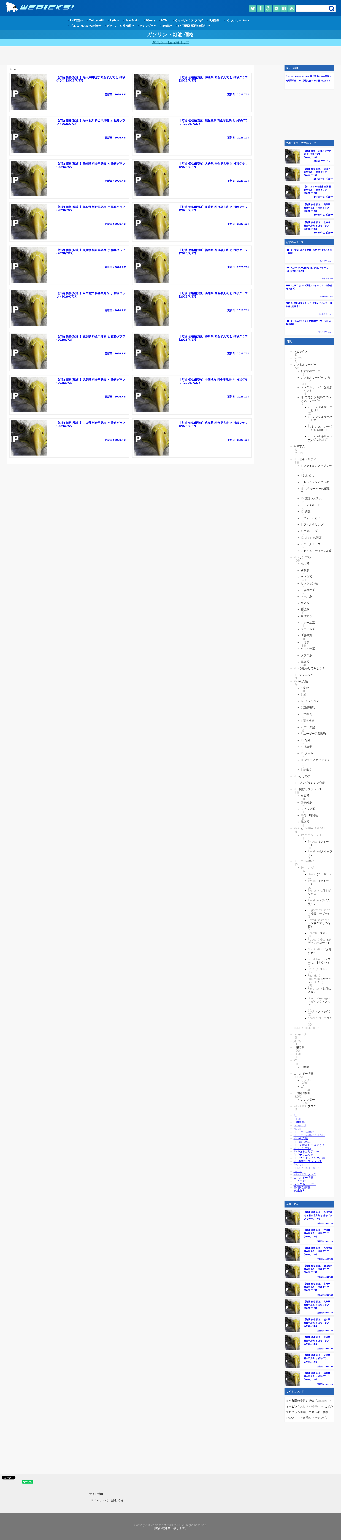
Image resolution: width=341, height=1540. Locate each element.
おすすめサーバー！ (313, 370)
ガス (303, 1086)
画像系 (305, 609)
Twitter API (96, 20)
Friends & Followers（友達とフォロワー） (319, 979)
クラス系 (306, 655)
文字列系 (306, 576)
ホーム (13, 69)
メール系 (306, 596)
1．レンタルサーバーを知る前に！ (320, 428)
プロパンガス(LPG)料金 (84, 25)
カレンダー (146, 25)
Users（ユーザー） (320, 874)
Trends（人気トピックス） (319, 892)
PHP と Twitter (304, 861)
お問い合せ (117, 1500)
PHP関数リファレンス (308, 789)
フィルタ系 (308, 808)
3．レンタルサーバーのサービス (320, 418)
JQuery (150, 20)
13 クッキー (308, 753)
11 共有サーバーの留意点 (315, 490)
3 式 (304, 694)
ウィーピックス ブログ (188, 20)
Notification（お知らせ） (320, 951)
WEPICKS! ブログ (305, 1106)
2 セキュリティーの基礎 (316, 550)
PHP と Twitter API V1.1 (309, 828)
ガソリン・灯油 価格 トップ (170, 42)
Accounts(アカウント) (320, 1019)
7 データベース (311, 544)
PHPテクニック (303, 674)
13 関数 (306, 511)
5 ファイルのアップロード (316, 467)
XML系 (305, 563)
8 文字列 (306, 714)
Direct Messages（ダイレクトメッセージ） (319, 1001)
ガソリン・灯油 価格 (119, 25)
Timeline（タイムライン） (319, 902)
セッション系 (309, 583)
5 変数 (305, 687)
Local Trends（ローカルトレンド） (319, 961)
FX (295, 1060)
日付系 (305, 642)
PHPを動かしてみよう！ (309, 668)
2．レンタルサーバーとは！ (320, 408)
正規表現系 (308, 590)
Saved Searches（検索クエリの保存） (319, 923)
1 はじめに (308, 475)
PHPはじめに (302, 776)
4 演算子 (306, 746)
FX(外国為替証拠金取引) (192, 25)
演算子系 (306, 635)
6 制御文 (306, 769)
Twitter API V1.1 (311, 834)
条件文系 (306, 616)
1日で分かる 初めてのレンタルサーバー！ (316, 399)
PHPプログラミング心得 (309, 782)
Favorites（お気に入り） (319, 990)
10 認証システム (311, 498)
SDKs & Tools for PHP (308, 1027)
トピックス (301, 351)
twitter (298, 357)
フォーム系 (308, 622)
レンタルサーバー (236, 20)
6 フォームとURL (312, 518)
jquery (297, 1040)
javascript (300, 1034)
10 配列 (305, 740)
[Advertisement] (170, 56)
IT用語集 (213, 20)
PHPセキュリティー (306, 459)
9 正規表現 (308, 707)
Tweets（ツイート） (318, 843)
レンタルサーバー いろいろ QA (315, 379)
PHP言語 (75, 20)
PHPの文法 (301, 681)
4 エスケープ (309, 531)
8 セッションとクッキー (316, 482)
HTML (164, 20)
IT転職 (165, 25)
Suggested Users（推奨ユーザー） (319, 911)
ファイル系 (308, 629)
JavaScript (131, 20)
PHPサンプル (302, 557)
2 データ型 (308, 727)
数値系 (305, 602)
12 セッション (310, 700)
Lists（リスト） (318, 969)
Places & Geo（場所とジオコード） (319, 941)
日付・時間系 (309, 815)
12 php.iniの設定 (311, 537)
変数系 (305, 570)
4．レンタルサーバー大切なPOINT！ (320, 438)
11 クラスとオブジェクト (315, 761)
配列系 (305, 661)
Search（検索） (318, 932)
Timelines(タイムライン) (320, 853)
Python (114, 20)
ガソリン (306, 1080)
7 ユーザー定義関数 (313, 733)
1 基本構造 (308, 720)
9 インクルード (311, 504)
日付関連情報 (302, 1093)
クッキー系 (308, 648)
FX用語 (305, 1067)
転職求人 (299, 446)
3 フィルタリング (312, 524)
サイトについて (99, 1500)
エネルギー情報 (303, 1073)
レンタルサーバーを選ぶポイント (316, 389)
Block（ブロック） (320, 1011)
